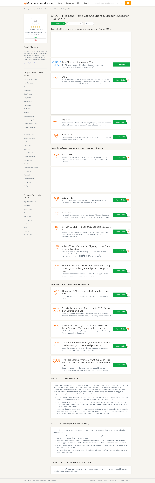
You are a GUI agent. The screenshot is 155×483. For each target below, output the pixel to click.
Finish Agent (28, 224)
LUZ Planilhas (28, 220)
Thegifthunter (28, 94)
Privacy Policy (114, 480)
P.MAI (26, 227)
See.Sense (27, 142)
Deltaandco (27, 205)
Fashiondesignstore (30, 120)
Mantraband (27, 216)
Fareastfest (27, 171)
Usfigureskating (29, 116)
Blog (79, 3)
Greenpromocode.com (40, 3)
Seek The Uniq (28, 83)
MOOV (26, 87)
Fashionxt (27, 131)
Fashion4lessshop (29, 156)
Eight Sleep (27, 145)
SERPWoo (27, 231)
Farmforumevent (29, 164)
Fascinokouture (28, 160)
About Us (92, 480)
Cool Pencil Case (29, 235)
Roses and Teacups (30, 213)
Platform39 (27, 105)
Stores (60, 3)
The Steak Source (29, 138)
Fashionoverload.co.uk (30, 123)
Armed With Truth (29, 153)
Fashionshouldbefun (30, 127)
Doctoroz (27, 109)
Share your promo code (65, 471)
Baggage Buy (28, 101)
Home (26, 9)
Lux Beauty (27, 90)
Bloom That (27, 149)
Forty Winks (27, 98)
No (35, 40)
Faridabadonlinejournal (31, 167)
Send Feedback (125, 480)
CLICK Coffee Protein (30, 79)
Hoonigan (27, 112)
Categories (70, 3)
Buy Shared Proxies (30, 202)
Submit (86, 3)
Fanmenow (27, 182)
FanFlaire (26, 186)
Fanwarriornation (29, 179)
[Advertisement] (91, 44)
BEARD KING (28, 209)
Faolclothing (27, 175)
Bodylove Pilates (29, 134)
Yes (35, 37)
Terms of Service (102, 480)
